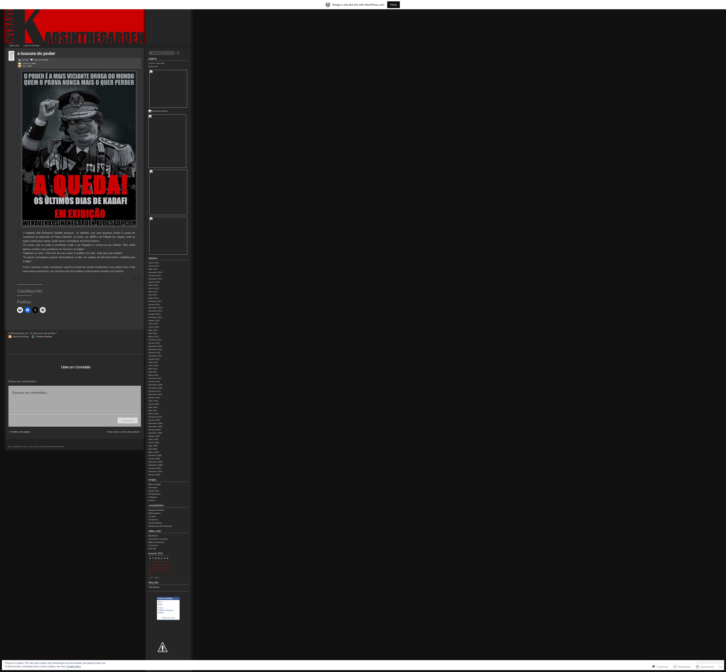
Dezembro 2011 (155, 346)
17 (159, 568)
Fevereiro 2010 (155, 417)
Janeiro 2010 (154, 420)
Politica (161, 610)
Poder (34, 63)
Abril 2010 (152, 410)
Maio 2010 (153, 407)
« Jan (150, 578)
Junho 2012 (153, 327)
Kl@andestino (154, 513)
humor (161, 613)
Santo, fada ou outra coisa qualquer (123, 432)
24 (159, 571)
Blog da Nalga (154, 484)
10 (159, 565)
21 (150, 571)
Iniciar (393, 4)
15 (153, 568)
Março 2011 (153, 375)
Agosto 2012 (154, 320)
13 (167, 565)
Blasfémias (153, 536)
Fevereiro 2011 (154, 378)
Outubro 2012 (154, 314)
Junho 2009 (153, 443)
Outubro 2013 (154, 276)
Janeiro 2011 (154, 381)
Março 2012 (153, 337)
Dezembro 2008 (155, 462)
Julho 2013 (153, 285)
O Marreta (152, 497)
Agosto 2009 (154, 436)
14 (150, 568)
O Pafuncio (153, 520)
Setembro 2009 (155, 433)
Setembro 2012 (155, 317)
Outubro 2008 (154, 468)
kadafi (29, 66)
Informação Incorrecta (158, 539)
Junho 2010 (153, 404)
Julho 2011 (153, 362)
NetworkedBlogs (165, 598)
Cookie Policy (74, 666)
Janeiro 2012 (154, 343)
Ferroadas (152, 487)
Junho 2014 (153, 266)
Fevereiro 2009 (155, 455)
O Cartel (152, 516)
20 (167, 568)
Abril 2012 (152, 333)
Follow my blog (168, 618)
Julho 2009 (153, 439)
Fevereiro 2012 (155, 340)
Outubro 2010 (154, 391)
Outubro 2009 (154, 430)
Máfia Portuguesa (156, 542)
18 (162, 568)
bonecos (169, 610)
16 (156, 568)
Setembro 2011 (155, 356)
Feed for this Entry (21, 337)
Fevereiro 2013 (155, 301)
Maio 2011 (152, 369)
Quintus (151, 500)
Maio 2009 (153, 446)
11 (162, 565)
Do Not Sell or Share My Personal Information (46, 447)
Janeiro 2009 (154, 459)
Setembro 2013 (155, 279)
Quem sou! (14, 45)
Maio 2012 (153, 330)
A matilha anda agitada (20, 432)
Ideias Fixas (153, 491)
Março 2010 (153, 414)
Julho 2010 (153, 401)
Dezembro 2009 (155, 423)
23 (156, 571)
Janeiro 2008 (154, 475)
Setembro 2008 (155, 471)
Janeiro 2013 (154, 304)
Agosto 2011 (154, 359)
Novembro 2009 (155, 426)
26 (165, 571)
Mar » (157, 578)
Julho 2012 (153, 324)
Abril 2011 (152, 372)
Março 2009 (153, 452)
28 (150, 574)
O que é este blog (31, 45)
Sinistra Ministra (155, 523)
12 (165, 565)
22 (153, 571)
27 (167, 571)
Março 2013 (153, 298)
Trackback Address (44, 337)
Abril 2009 (152, 449)
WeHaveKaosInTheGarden (160, 526)
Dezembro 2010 (155, 385)
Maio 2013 (153, 292)
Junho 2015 (153, 263)
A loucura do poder (36, 53)
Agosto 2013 (154, 282)
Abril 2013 (152, 295)
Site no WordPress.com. (17, 447)
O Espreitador (154, 494)
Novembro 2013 (155, 272)
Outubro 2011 (154, 353)
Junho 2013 (153, 288)
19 (165, 568)
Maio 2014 (153, 269)
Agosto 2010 (154, 398)
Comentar (128, 420)
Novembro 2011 (155, 349)
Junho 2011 (153, 365)
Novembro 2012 (155, 311)
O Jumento (153, 545)
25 (162, 571)
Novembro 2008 (155, 465)
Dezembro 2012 (155, 308)
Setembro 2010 (155, 394)
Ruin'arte (152, 548)
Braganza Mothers (156, 510)
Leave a (41, 60)
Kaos (27, 60)
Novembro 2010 (155, 388)
